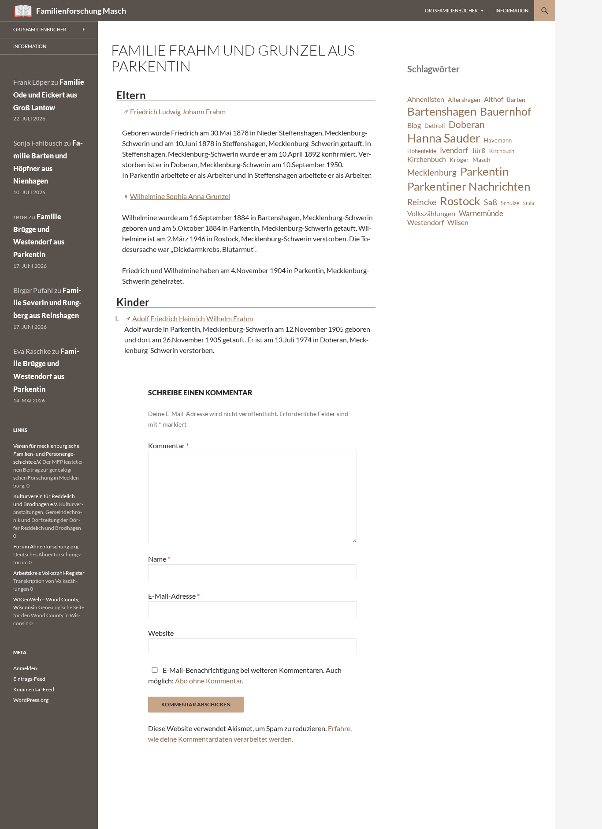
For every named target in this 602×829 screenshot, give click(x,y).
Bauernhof (505, 111)
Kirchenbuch (426, 159)
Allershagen (464, 99)
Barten (516, 99)
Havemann (498, 140)
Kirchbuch (501, 151)
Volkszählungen (431, 214)
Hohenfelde (421, 151)
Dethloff (434, 126)
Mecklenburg (432, 172)
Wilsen (457, 222)
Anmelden (25, 668)
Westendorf (425, 222)
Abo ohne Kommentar (208, 680)
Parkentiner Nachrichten (468, 186)
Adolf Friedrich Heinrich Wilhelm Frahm (192, 318)
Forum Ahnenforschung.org (45, 546)
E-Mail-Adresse (174, 596)
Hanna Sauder (443, 138)
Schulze (510, 203)
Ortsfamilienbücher (451, 10)
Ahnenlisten (425, 99)
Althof (493, 99)
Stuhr (529, 203)
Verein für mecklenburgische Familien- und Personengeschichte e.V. (46, 454)
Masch (481, 159)
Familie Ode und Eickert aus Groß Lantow (48, 95)
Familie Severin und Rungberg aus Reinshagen (47, 303)
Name (159, 559)
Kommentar (168, 445)
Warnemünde (481, 213)
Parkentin (484, 171)
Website (161, 633)
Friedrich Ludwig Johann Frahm (178, 111)
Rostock (460, 201)
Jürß (479, 150)
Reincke (421, 202)
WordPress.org (30, 700)
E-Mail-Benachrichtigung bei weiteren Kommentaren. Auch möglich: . (245, 675)
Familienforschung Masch (81, 10)
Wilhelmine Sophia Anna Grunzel (180, 196)
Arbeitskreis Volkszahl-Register (49, 573)
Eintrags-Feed (29, 678)
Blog (414, 125)
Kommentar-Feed (33, 689)
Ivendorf (454, 150)
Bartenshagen (441, 111)
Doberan (467, 124)
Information (511, 10)
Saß (490, 202)
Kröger (459, 159)
